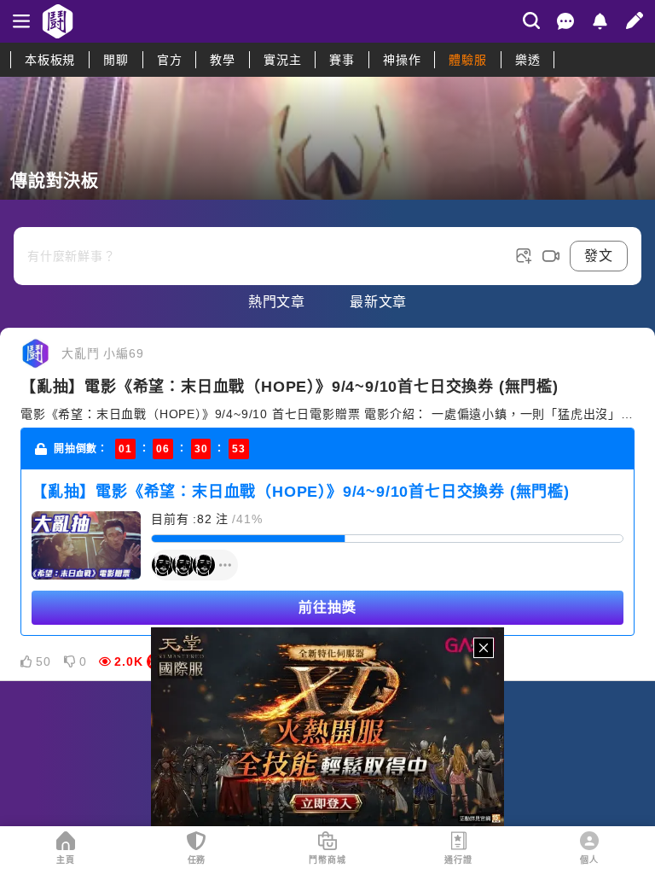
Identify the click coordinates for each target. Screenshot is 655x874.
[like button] (26, 661)
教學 (222, 60)
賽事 (342, 60)
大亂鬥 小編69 (102, 353)
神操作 (401, 60)
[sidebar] (21, 21)
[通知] (600, 21)
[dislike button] (70, 661)
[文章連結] (327, 504)
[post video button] (550, 256)
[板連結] (327, 138)
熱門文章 (276, 301)
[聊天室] (565, 21)
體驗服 (467, 60)
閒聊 (116, 60)
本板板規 (50, 60)
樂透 (528, 60)
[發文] (634, 20)
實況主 (282, 60)
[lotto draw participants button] (194, 565)
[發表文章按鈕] (327, 242)
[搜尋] (531, 20)
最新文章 (378, 301)
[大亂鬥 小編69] (35, 353)
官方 (170, 60)
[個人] (589, 840)
